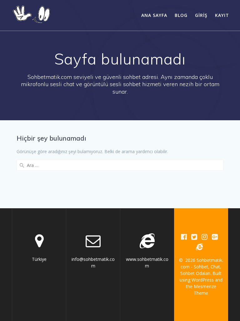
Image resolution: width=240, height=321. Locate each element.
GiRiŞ (201, 15)
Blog (181, 15)
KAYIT (222, 15)
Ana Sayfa (154, 15)
